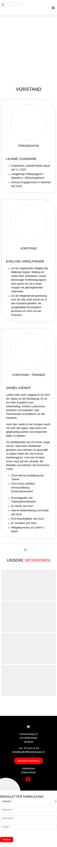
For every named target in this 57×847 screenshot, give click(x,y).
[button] (53, 7)
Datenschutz (28, 772)
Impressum (28, 768)
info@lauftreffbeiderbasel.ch (28, 752)
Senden (6, 839)
